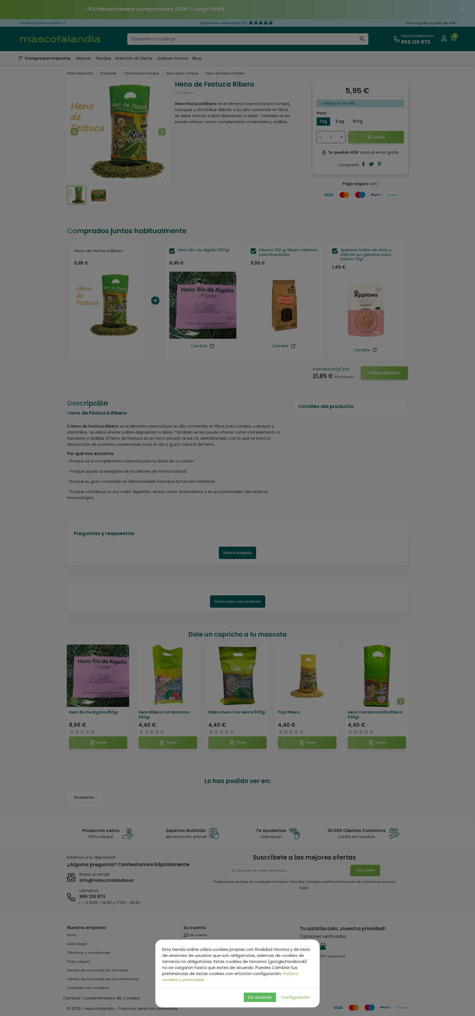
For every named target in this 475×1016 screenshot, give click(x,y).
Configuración (295, 997)
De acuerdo (260, 997)
